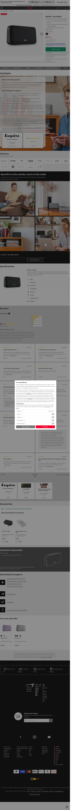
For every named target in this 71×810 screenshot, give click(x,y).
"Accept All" (29, 398)
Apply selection (26, 426)
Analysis (18, 414)
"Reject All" (29, 393)
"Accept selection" (20, 403)
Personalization (20, 420)
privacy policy (47, 406)
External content (20, 423)
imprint (17, 408)
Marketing (19, 417)
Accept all (45, 426)
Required (19, 411)
